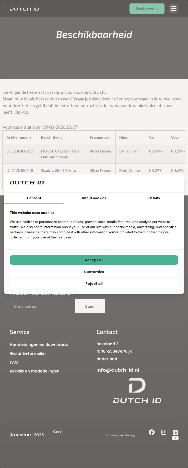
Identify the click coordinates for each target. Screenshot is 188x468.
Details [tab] (154, 198)
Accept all (94, 260)
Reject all (94, 283)
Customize (94, 271)
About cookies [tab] (94, 198)
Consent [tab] (34, 198)
